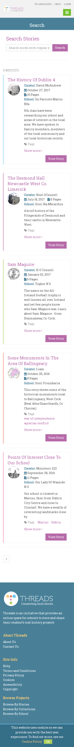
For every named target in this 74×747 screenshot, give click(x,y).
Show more (32, 151)
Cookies (9, 680)
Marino (43, 522)
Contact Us (11, 647)
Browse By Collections (19, 709)
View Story (56, 159)
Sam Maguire (21, 264)
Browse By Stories (16, 704)
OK (48, 741)
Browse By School (16, 714)
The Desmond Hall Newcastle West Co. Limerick (27, 183)
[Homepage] (15, 8)
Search (60, 48)
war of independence (39, 418)
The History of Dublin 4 (31, 79)
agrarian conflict (36, 423)
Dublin (56, 522)
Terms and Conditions (19, 671)
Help (58, 4)
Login (67, 4)
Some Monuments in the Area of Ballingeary (33, 360)
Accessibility (12, 685)
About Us (9, 642)
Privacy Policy (13, 675)
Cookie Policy (32, 741)
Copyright (10, 689)
